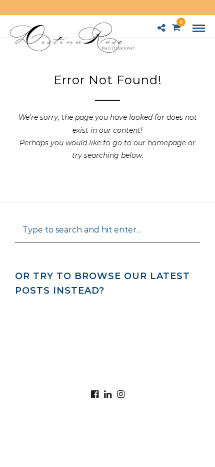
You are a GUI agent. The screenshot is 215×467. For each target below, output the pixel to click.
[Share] (161, 28)
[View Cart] (176, 28)
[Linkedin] (108, 394)
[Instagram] (120, 394)
